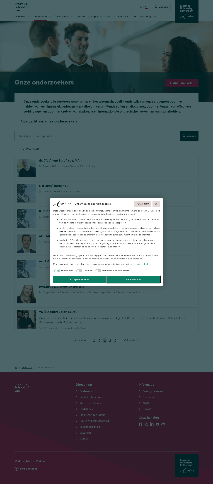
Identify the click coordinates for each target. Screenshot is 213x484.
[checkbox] (63, 271)
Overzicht (144, 204)
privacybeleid (141, 264)
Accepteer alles (133, 279)
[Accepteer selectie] (156, 204)
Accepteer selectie (79, 279)
